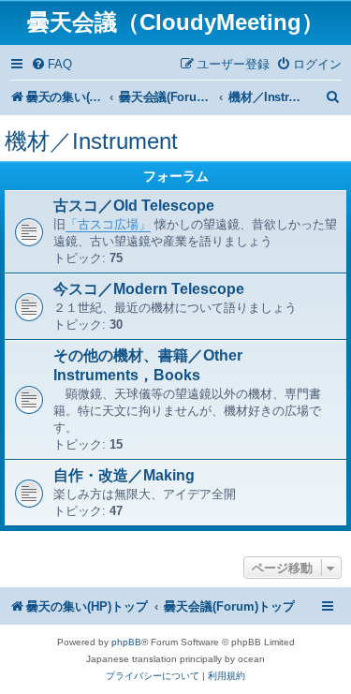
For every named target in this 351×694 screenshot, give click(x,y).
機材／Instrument (91, 141)
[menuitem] (51, 64)
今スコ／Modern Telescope (148, 289)
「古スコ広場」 (108, 224)
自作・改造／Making (124, 475)
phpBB (126, 642)
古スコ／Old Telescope (133, 206)
